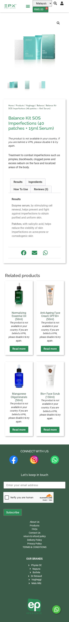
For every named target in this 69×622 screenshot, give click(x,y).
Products (20, 106)
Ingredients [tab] (35, 182)
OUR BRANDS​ (34, 558)
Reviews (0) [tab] (41, 189)
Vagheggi (30, 106)
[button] (28, 6)
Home (11, 106)
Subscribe (12, 512)
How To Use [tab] (21, 189)
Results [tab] (18, 182)
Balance (40, 106)
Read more (19, 348)
